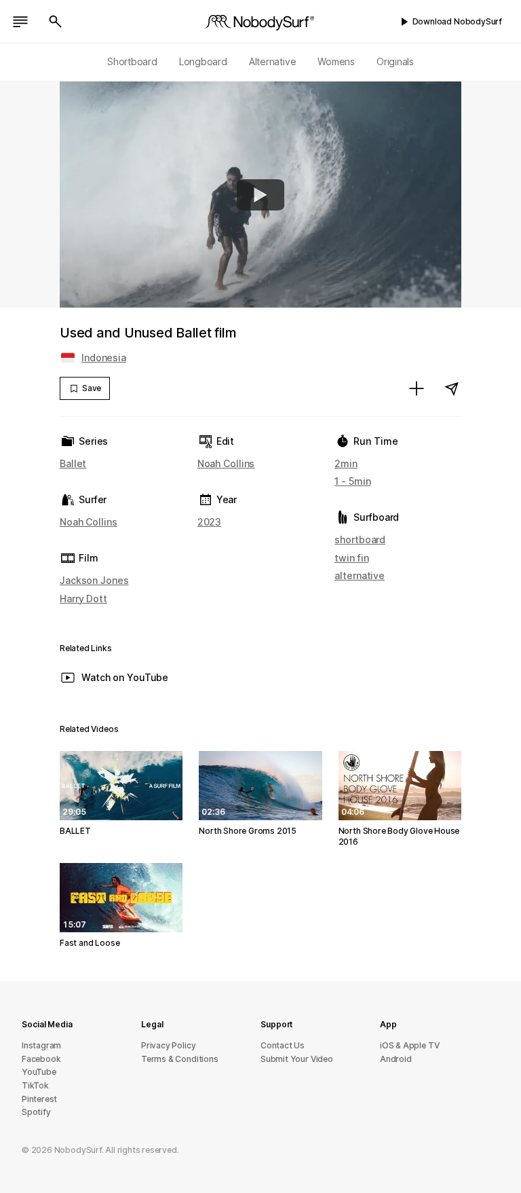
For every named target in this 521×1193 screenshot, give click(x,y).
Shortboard (132, 61)
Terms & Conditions (179, 1059)
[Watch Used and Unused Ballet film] (260, 194)
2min (346, 463)
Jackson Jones (94, 580)
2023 (209, 522)
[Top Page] (260, 21)
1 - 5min (352, 481)
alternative (359, 575)
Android (396, 1059)
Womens (336, 61)
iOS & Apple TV (409, 1045)
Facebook (41, 1059)
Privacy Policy (168, 1045)
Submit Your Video (296, 1059)
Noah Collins (88, 522)
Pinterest (39, 1099)
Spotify (36, 1112)
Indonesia (103, 357)
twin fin (351, 558)
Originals (395, 61)
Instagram (41, 1045)
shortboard (359, 539)
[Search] (55, 21)
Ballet (73, 463)
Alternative (272, 61)
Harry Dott (83, 598)
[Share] (451, 388)
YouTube (39, 1072)
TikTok (35, 1085)
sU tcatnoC (282, 1045)
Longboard (203, 61)
